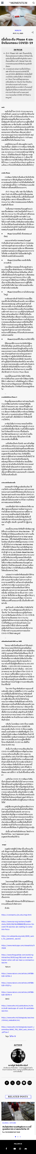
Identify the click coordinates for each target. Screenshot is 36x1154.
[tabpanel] (18, 1117)
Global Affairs (9, 1123)
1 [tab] (16, 1136)
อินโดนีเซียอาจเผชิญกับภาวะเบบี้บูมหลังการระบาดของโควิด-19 (16, 1128)
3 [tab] (21, 1136)
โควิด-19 (13, 1036)
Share (33, 32)
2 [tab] (18, 1136)
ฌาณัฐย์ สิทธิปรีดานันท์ (18, 1065)
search (33, 2)
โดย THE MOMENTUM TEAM (11, 1132)
